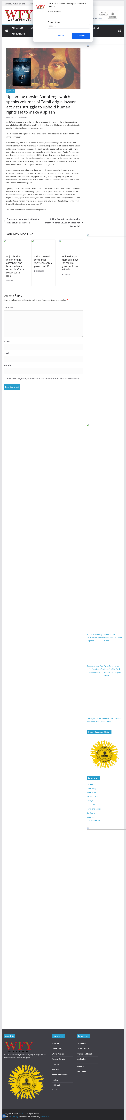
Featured (56, 1069)
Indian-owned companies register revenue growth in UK (43, 261)
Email (7, 353)
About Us (90, 817)
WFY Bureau (23, 117)
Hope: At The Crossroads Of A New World (113, 637)
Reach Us (95, 28)
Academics (81, 1059)
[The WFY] (7, 31)
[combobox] (52, 26)
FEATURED (91, 805)
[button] (25, 28)
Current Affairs (83, 1048)
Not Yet (61, 36)
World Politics (92, 792)
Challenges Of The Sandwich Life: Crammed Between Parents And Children (104, 720)
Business (80, 1066)
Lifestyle (90, 800)
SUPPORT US (94, 820)
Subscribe (81, 36)
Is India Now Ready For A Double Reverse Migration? (95, 637)
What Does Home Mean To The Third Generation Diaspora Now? (112, 671)
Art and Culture (93, 796)
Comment (9, 307)
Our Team (91, 813)
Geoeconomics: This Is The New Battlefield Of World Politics (95, 669)
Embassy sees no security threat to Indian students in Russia (23, 221)
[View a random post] (119, 31)
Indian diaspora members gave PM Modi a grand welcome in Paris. (70, 263)
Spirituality (56, 1085)
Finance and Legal (84, 1054)
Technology (81, 1043)
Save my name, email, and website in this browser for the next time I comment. (43, 378)
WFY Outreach (18, 34)
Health (55, 1080)
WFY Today (10, 91)
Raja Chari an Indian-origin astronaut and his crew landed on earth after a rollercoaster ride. (15, 266)
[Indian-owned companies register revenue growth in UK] (43, 241)
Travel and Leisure (94, 809)
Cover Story (91, 788)
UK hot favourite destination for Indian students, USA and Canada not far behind (62, 223)
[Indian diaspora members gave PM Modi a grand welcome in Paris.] (71, 241)
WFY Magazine (18, 28)
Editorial (90, 784)
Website (7, 365)
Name (7, 341)
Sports (54, 1089)
